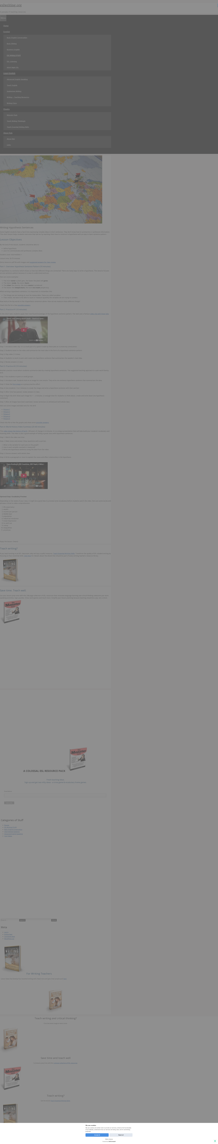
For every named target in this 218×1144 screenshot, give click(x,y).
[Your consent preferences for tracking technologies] (215, 1141)
